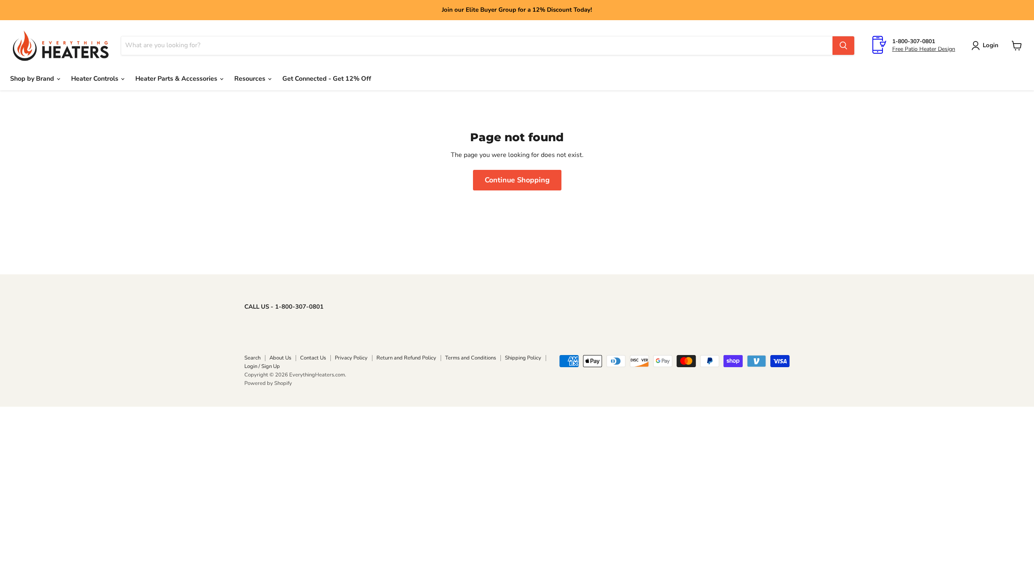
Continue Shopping (517, 180)
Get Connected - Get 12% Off (326, 78)
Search (252, 358)
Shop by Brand (33, 78)
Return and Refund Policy (406, 358)
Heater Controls (95, 78)
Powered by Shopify (268, 383)
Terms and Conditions (470, 358)
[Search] (843, 45)
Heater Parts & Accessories (177, 78)
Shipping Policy (523, 358)
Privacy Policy (351, 358)
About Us (280, 358)
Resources (250, 78)
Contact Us (313, 358)
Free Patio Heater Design (923, 49)
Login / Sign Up (262, 366)
